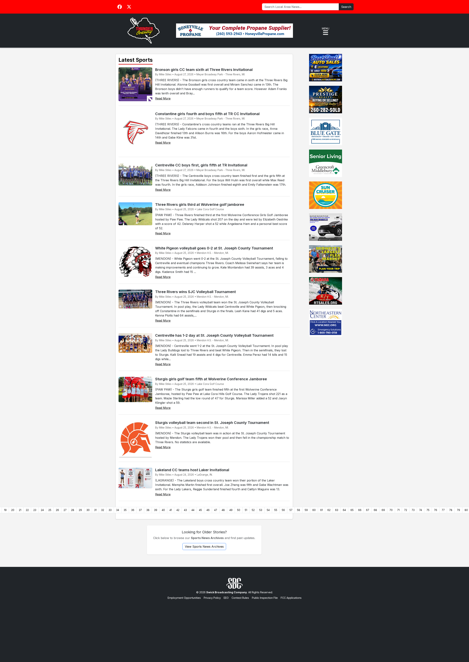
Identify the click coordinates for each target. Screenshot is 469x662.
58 (298, 510)
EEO (226, 597)
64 (344, 510)
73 (413, 510)
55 (275, 510)
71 (398, 510)
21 (20, 510)
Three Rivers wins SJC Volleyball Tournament (195, 292)
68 (375, 510)
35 (125, 510)
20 (12, 510)
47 (215, 510)
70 (391, 510)
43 (185, 510)
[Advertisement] (234, 627)
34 (117, 510)
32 (102, 510)
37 (140, 510)
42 (177, 510)
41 (170, 510)
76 (435, 510)
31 (95, 510)
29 (80, 510)
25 (49, 510)
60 (314, 510)
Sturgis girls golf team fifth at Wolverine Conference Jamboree (211, 379)
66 (359, 510)
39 (155, 510)
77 (443, 510)
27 (65, 510)
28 (72, 510)
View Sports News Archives (204, 546)
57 (290, 510)
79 (458, 510)
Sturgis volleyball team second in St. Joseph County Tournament (212, 422)
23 (34, 510)
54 (268, 510)
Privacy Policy (212, 597)
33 (110, 510)
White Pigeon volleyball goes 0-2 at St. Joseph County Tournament (214, 248)
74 (420, 510)
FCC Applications (291, 597)
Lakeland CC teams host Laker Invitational (192, 470)
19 (5, 510)
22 (27, 510)
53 (260, 510)
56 (283, 510)
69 (383, 510)
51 (246, 510)
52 (253, 510)
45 (200, 510)
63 (336, 510)
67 (367, 510)
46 (208, 510)
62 (328, 510)
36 (132, 510)
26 (57, 510)
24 (42, 510)
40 (163, 510)
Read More (163, 98)
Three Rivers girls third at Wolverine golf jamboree (199, 204)
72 (405, 510)
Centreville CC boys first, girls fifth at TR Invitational (201, 165)
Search (346, 7)
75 (427, 510)
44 (192, 510)
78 (450, 510)
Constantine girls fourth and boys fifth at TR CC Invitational (207, 114)
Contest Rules (240, 597)
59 (306, 510)
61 (321, 510)
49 (230, 510)
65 (352, 510)
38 (147, 510)
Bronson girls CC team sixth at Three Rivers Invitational (204, 69)
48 (223, 510)
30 (88, 510)
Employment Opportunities (184, 597)
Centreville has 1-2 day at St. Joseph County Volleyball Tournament (214, 335)
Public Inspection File (265, 597)
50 (238, 510)
